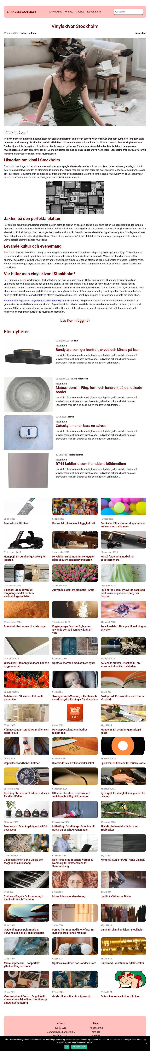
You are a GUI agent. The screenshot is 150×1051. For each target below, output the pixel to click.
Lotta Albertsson (80, 379)
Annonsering (55, 11)
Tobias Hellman (28, 33)
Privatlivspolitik (79, 1047)
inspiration (140, 33)
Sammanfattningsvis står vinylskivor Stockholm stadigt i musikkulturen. (41, 300)
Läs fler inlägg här (75, 320)
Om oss (69, 11)
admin (75, 341)
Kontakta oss (94, 11)
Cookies (80, 11)
